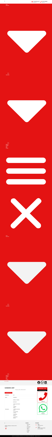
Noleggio (7, 145)
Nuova (8, 143)
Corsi (6, 146)
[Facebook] (6, 428)
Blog (6, 147)
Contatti (7, 148)
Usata (8, 142)
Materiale (7, 144)
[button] (26, 192)
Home (7, 4)
